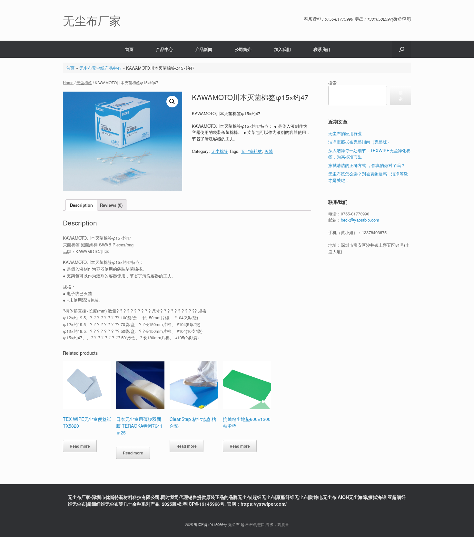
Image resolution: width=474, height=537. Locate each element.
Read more (80, 446)
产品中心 (164, 49)
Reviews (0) (111, 205)
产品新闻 (203, 49)
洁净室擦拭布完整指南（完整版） (359, 142)
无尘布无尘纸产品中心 (100, 68)
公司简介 (243, 49)
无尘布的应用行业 (345, 133)
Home (68, 82)
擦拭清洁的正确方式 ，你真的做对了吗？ (366, 165)
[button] (401, 49)
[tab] (81, 205)
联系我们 (321, 49)
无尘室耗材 (251, 151)
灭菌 (268, 151)
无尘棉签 (84, 82)
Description (81, 205)
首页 (129, 49)
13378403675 (374, 232)
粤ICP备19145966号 (210, 524)
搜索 (332, 83)
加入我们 (282, 49)
